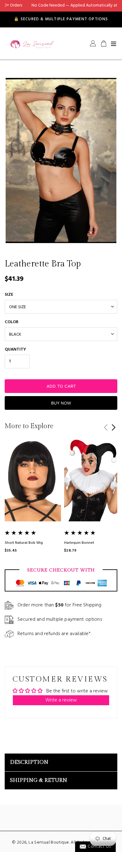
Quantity (15, 349)
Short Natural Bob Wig (24, 543)
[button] (113, 427)
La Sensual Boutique (48, 842)
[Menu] (113, 43)
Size (9, 294)
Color (11, 322)
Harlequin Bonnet (79, 543)
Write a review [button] (61, 700)
